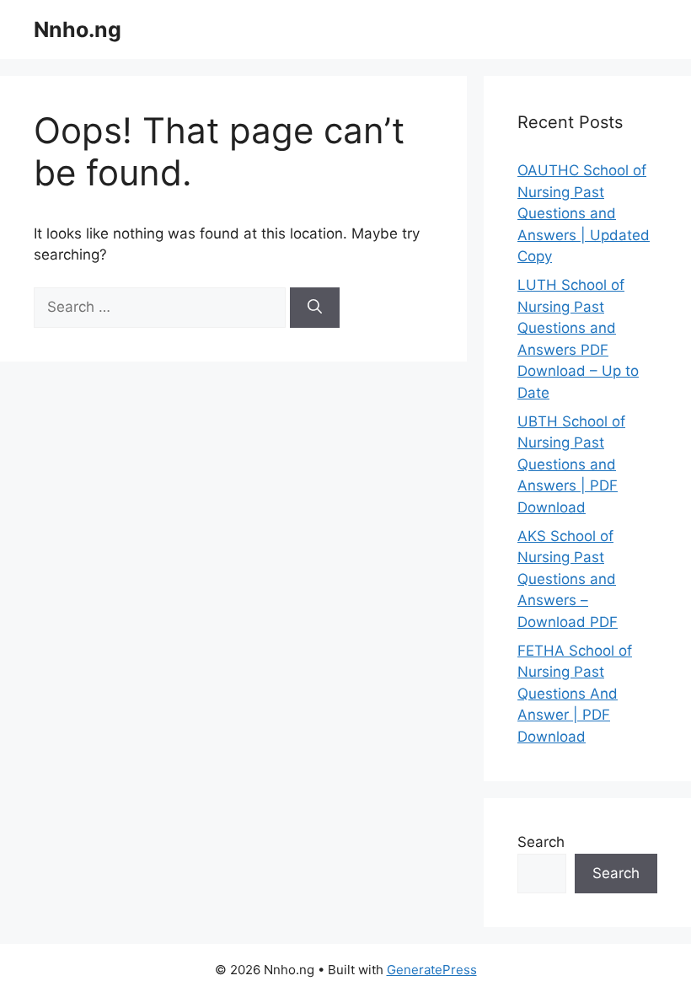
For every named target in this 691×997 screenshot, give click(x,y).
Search (541, 842)
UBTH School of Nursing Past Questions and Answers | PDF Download (571, 464)
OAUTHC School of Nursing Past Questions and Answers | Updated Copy (583, 213)
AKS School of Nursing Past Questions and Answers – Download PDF (567, 579)
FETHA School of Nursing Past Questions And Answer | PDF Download (574, 693)
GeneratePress (432, 970)
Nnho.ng (77, 29)
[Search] (315, 307)
